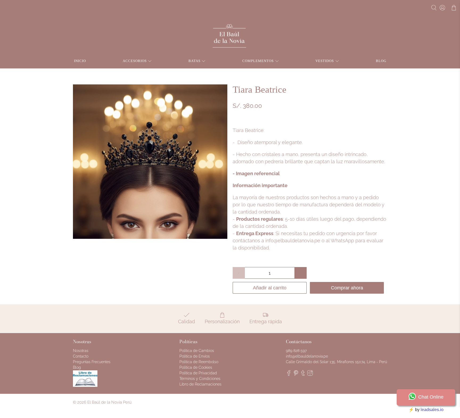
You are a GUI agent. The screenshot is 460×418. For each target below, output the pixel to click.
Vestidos (324, 61)
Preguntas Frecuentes (91, 362)
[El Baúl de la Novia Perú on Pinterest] (296, 374)
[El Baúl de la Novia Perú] (230, 36)
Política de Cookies (195, 367)
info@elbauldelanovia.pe (292, 240)
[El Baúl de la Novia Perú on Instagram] (310, 374)
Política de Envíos (194, 356)
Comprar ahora (347, 287)
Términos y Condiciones (199, 378)
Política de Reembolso (198, 362)
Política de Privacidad (198, 373)
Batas (194, 61)
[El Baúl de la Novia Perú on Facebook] (289, 374)
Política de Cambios (196, 351)
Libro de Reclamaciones (200, 384)
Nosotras (80, 351)
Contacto (80, 356)
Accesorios (135, 61)
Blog (381, 61)
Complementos (258, 61)
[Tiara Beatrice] (150, 161)
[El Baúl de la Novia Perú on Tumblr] (303, 374)
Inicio (80, 61)
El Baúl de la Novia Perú (109, 402)
